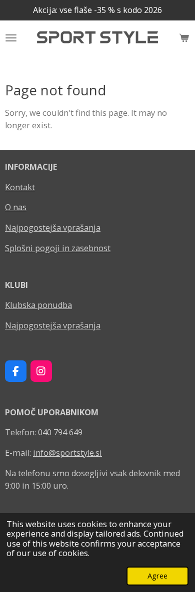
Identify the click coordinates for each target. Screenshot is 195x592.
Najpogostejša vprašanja (52, 227)
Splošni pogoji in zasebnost (57, 248)
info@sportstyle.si (67, 452)
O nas (15, 207)
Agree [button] (158, 576)
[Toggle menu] (11, 37)
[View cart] (184, 37)
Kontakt (20, 187)
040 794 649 (60, 432)
